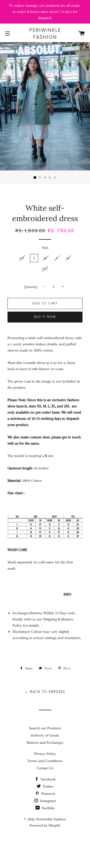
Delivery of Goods (45, 735)
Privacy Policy (45, 753)
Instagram (47, 801)
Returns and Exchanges (45, 742)
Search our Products (45, 728)
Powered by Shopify (45, 825)
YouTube (48, 808)
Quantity (31, 287)
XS (22, 258)
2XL (45, 268)
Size (45, 247)
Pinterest (47, 793)
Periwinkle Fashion (45, 33)
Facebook (48, 779)
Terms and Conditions (45, 761)
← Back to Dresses (45, 691)
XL (68, 258)
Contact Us (45, 768)
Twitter (47, 786)
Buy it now (45, 316)
